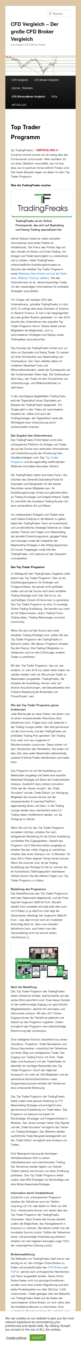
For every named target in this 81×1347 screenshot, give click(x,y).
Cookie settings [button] (16, 1338)
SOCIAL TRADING (22, 88)
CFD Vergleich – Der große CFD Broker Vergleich (34, 31)
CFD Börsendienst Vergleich (28, 96)
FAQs (54, 96)
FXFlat (15, 1272)
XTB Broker (55, 1267)
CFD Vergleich (20, 80)
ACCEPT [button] (37, 1338)
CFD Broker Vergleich (46, 80)
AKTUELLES (19, 104)
